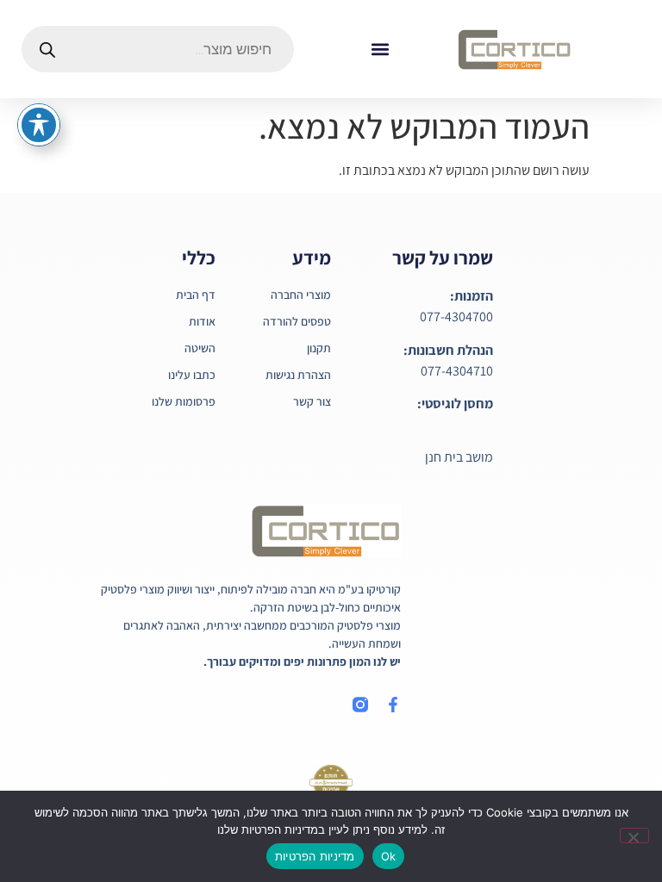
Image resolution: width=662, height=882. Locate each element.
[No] (634, 835)
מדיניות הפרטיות (315, 856)
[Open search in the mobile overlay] (158, 49)
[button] (379, 49)
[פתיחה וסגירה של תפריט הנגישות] (38, 125)
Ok (389, 856)
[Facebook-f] (393, 704)
